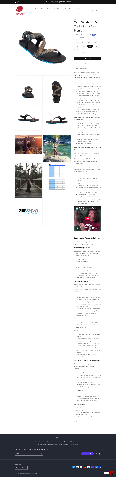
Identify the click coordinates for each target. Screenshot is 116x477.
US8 (90, 43)
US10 (78, 46)
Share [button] (77, 421)
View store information (81, 68)
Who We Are (38, 441)
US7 (84, 43)
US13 (97, 46)
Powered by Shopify (33, 473)
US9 (96, 43)
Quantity (76, 49)
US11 (84, 46)
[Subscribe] (41, 454)
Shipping (82, 37)
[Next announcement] (75, 2)
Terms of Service (73, 444)
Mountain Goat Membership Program (59, 441)
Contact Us (45, 441)
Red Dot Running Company (23, 473)
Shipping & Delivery (75, 441)
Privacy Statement (63, 444)
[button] (30, 8)
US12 (90, 46)
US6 (78, 43)
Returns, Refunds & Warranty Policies (47, 444)
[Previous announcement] (41, 2)
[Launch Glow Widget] (112, 473)
